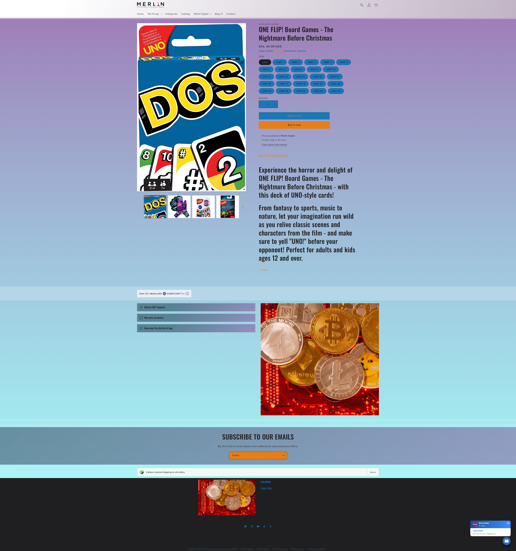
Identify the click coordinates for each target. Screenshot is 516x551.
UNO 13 (300, 76)
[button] (154, 14)
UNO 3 (311, 62)
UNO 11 (266, 76)
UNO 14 (317, 76)
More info (373, 472)
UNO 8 (298, 69)
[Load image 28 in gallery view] (203, 206)
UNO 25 (336, 91)
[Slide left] (140, 207)
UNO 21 (266, 91)
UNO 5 (343, 62)
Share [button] (264, 269)
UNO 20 (335, 83)
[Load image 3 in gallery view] (179, 206)
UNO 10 (330, 69)
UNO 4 (328, 62)
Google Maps (266, 488)
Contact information (317, 549)
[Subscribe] (283, 455)
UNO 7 (282, 69)
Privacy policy (263, 549)
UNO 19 (318, 83)
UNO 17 (283, 83)
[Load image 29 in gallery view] (227, 206)
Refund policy (247, 549)
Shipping (278, 51)
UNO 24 (318, 91)
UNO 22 (283, 91)
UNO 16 (266, 83)
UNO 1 (279, 62)
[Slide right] (243, 207)
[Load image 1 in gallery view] (155, 206)
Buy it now (294, 124)
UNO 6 (266, 69)
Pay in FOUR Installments (273, 155)
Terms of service (280, 549)
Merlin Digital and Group (208, 549)
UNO (265, 62)
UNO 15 (334, 76)
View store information (274, 144)
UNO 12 (283, 76)
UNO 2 (295, 62)
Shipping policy (298, 549)
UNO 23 (301, 91)
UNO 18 (300, 83)
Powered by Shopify (229, 549)
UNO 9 (314, 69)
